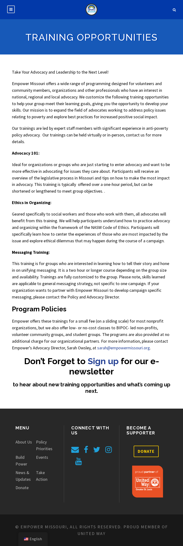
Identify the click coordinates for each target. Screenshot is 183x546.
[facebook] (86, 449)
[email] (75, 449)
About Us (23, 442)
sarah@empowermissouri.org (123, 348)
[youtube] (78, 461)
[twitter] (96, 449)
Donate (22, 487)
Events (42, 457)
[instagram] (108, 449)
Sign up (103, 361)
